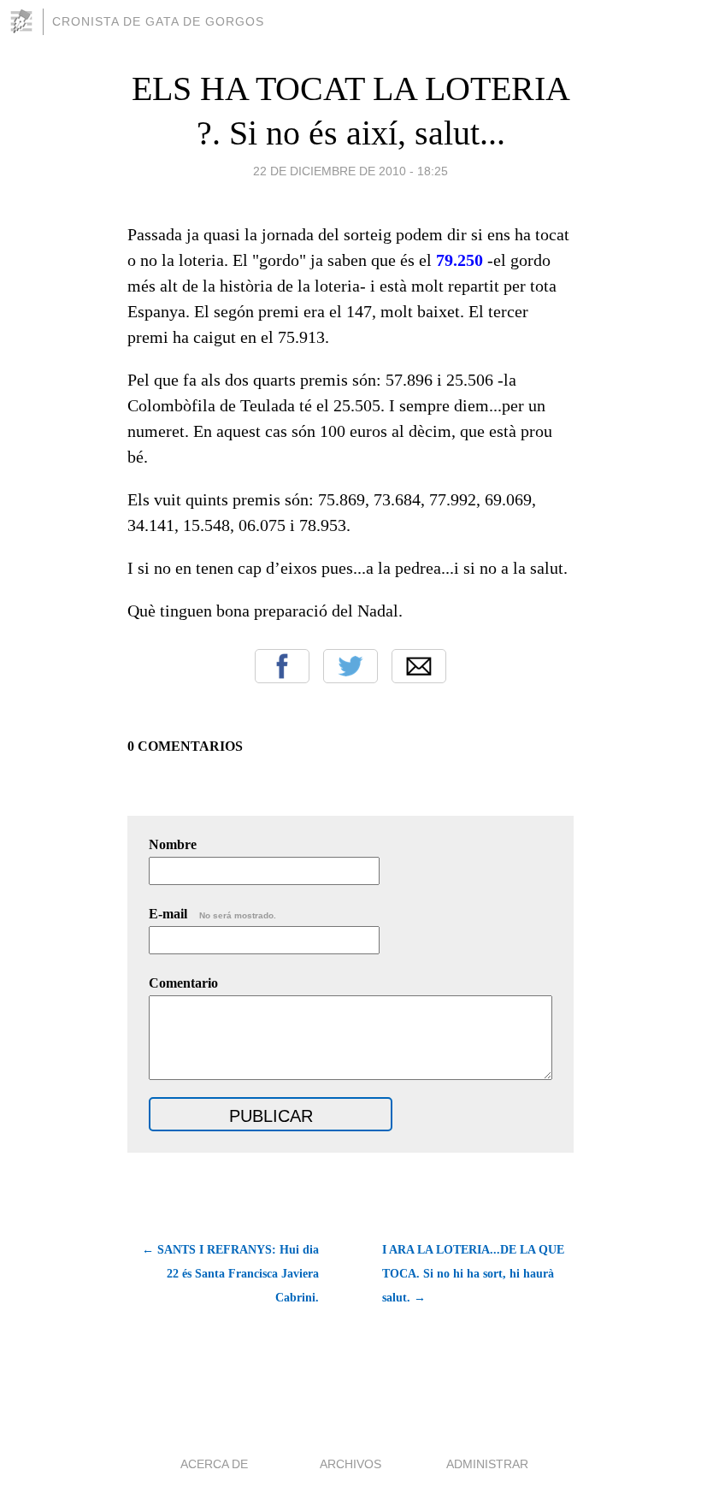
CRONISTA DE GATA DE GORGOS (158, 21)
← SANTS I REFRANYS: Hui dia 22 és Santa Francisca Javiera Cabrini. (230, 1273)
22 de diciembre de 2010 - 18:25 (350, 171)
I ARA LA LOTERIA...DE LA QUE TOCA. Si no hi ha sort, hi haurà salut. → (473, 1273)
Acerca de (214, 1464)
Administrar (487, 1464)
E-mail (212, 913)
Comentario (183, 983)
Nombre (173, 844)
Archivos (350, 1464)
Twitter (350, 666)
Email (419, 666)
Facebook (282, 666)
